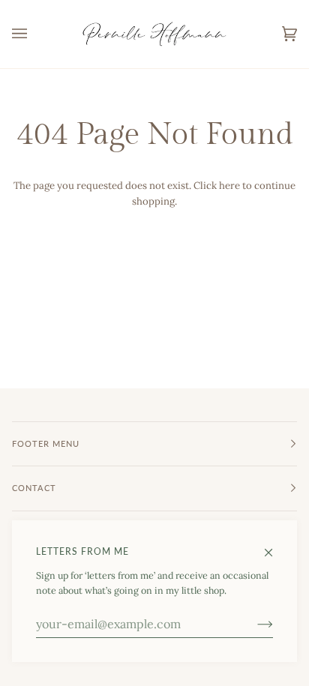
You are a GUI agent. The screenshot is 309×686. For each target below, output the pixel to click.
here (229, 185)
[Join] (253, 624)
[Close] (275, 545)
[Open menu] (34, 34)
